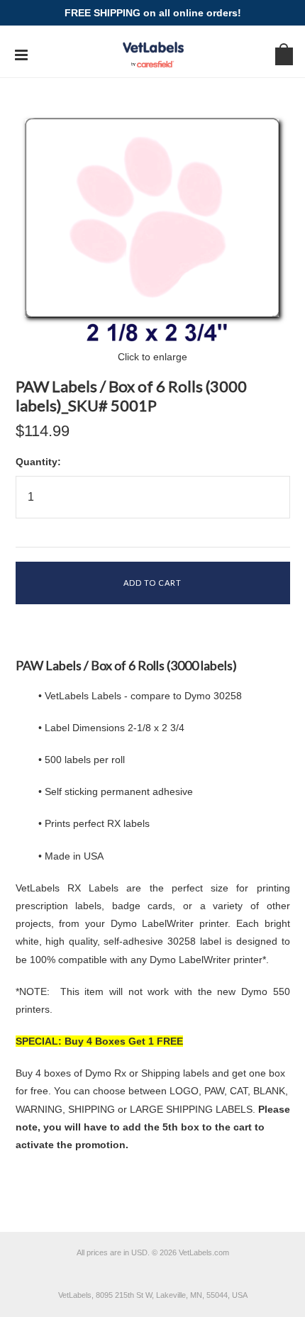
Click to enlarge (152, 356)
